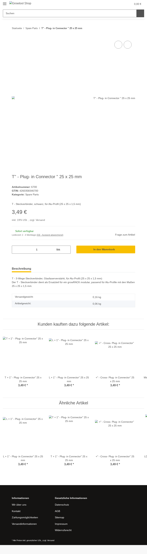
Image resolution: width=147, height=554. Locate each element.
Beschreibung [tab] (21, 268)
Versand (40, 220)
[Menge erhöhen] (66, 249)
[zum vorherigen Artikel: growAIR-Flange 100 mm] (123, 28)
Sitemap (59, 517)
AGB (57, 511)
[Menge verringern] (16, 249)
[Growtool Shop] (20, 3)
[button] (115, 4)
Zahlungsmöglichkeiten (25, 517)
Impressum (61, 523)
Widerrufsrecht (63, 530)
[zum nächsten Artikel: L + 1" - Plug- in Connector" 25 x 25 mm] (131, 28)
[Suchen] (140, 13)
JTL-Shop (128, 549)
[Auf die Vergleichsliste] (118, 45)
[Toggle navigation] (4, 2)
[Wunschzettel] (122, 4)
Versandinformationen (24, 523)
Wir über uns (19, 504)
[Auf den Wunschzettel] (128, 45)
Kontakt (16, 511)
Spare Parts (32, 194)
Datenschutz (62, 504)
